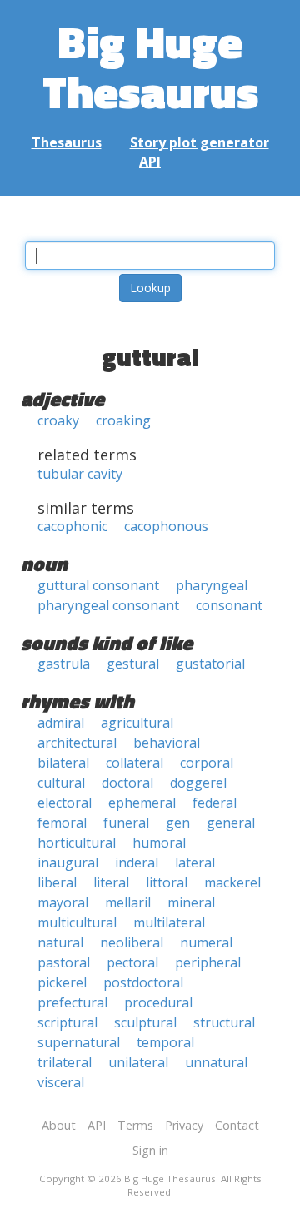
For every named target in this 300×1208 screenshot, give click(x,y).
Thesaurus (67, 142)
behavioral (166, 742)
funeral (126, 822)
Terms (135, 1125)
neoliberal (131, 942)
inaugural (68, 862)
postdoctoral (143, 982)
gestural (133, 663)
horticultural (77, 842)
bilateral (63, 762)
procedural (158, 1002)
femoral (62, 822)
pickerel (62, 982)
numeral (206, 942)
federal (214, 802)
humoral (159, 842)
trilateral (65, 1062)
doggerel (198, 782)
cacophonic (73, 526)
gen (178, 822)
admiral (61, 722)
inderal (136, 862)
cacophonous (166, 526)
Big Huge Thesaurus (150, 66)
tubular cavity (80, 474)
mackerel (232, 882)
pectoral (132, 962)
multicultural (77, 922)
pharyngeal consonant (108, 605)
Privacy (184, 1125)
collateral (134, 762)
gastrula (64, 663)
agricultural (137, 722)
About (59, 1125)
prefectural (73, 1002)
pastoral (64, 962)
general (231, 822)
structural (224, 1022)
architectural (77, 742)
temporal (165, 1042)
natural (60, 942)
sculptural (145, 1022)
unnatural (216, 1062)
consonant (229, 605)
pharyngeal (212, 585)
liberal (57, 882)
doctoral (127, 782)
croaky (58, 420)
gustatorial (210, 663)
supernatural (79, 1042)
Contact (237, 1125)
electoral (65, 802)
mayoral (63, 902)
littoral (167, 882)
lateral (195, 862)
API (150, 161)
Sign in (150, 1150)
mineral (191, 902)
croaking (123, 420)
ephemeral (142, 802)
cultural (61, 782)
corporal (206, 762)
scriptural (68, 1022)
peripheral (208, 962)
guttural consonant (98, 585)
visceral (61, 1082)
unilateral (138, 1062)
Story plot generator (199, 142)
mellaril (128, 902)
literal (111, 882)
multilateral (169, 922)
